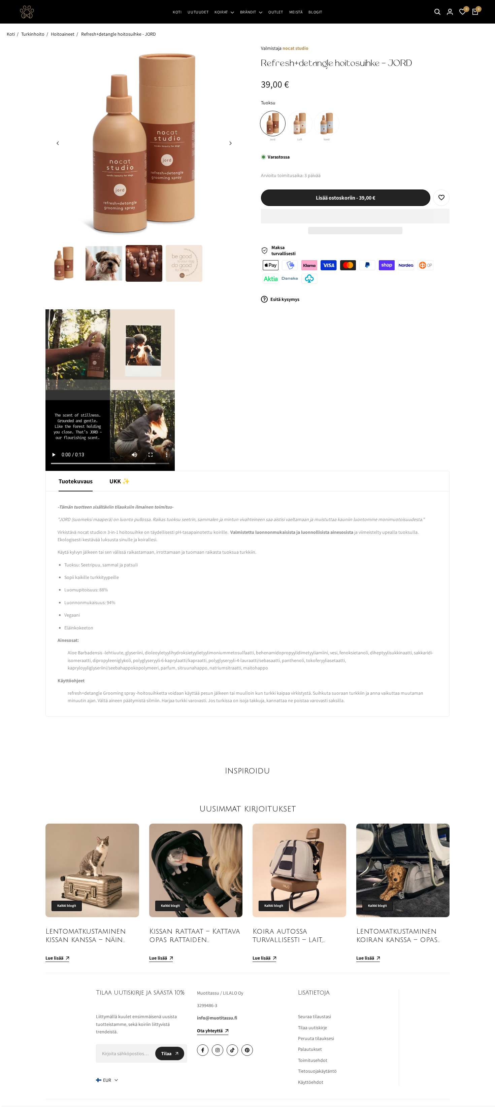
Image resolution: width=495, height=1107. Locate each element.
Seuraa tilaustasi (314, 1016)
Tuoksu (268, 103)
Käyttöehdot (310, 1082)
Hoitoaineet (62, 34)
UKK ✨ (119, 481)
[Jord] (273, 123)
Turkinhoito (32, 34)
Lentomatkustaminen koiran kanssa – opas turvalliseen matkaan (397, 940)
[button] (355, 216)
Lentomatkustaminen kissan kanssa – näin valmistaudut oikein (85, 940)
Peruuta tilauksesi (316, 1038)
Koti (11, 34)
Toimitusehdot (312, 1060)
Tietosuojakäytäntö (317, 1071)
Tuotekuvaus (76, 481)
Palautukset (310, 1049)
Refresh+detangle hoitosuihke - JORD (118, 34)
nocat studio (295, 48)
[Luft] (299, 123)
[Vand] (326, 123)
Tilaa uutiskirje (312, 1028)
